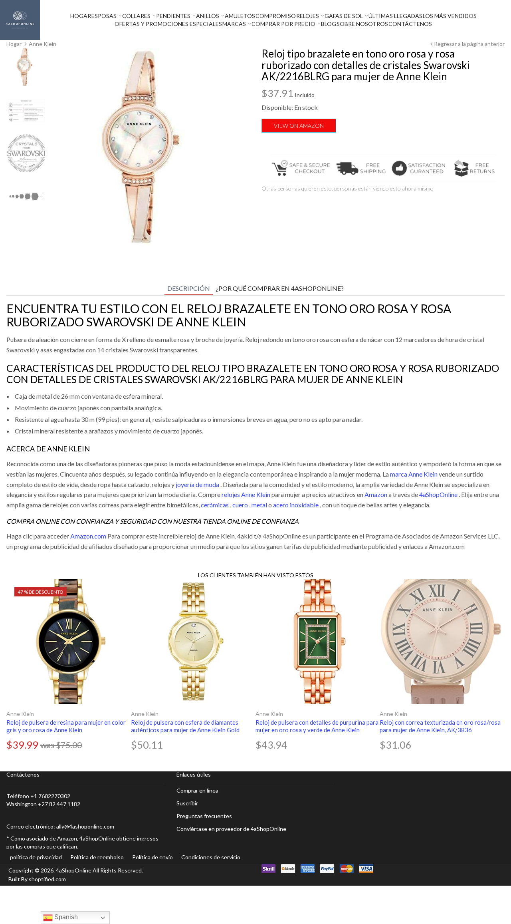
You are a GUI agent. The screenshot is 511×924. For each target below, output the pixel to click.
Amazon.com (88, 536)
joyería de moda (197, 484)
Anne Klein (20, 713)
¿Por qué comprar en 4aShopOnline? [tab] (280, 288)
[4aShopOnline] (20, 19)
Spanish (65, 917)
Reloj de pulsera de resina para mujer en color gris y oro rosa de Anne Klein (66, 726)
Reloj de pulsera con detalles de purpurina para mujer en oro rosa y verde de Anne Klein (317, 726)
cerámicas (215, 505)
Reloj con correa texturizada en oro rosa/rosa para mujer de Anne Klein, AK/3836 (440, 726)
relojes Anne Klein (246, 494)
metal (259, 505)
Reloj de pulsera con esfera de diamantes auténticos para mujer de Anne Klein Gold (185, 726)
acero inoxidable (296, 505)
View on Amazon (299, 125)
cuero (240, 505)
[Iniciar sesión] (509, 20)
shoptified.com (47, 879)
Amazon (375, 494)
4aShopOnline (438, 494)
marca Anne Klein (414, 474)
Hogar (14, 43)
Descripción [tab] (188, 288)
